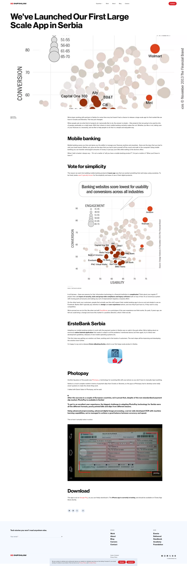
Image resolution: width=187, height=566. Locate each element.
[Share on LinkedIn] (175, 122)
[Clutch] (175, 556)
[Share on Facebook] (175, 118)
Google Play (84, 497)
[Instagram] (164, 556)
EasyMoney (104, 310)
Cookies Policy (92, 562)
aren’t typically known (85, 175)
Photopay (95, 380)
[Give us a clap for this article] (175, 132)
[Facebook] (162, 556)
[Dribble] (172, 556)
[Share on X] (175, 125)
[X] (170, 556)
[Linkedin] (167, 556)
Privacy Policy (82, 562)
